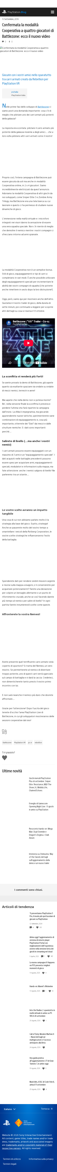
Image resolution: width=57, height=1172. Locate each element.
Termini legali (9, 1163)
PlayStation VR (19, 742)
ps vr (30, 742)
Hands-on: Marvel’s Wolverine (41, 986)
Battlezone (43, 106)
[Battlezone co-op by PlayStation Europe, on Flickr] (28, 252)
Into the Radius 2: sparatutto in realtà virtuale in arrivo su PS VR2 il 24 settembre (42, 1013)
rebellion (38, 742)
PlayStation (17, 12)
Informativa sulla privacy (41, 1158)
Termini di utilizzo (12, 1158)
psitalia (14, 91)
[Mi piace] (37, 927)
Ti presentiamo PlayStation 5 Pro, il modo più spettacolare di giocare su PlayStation (42, 916)
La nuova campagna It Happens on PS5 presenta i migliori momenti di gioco (42, 965)
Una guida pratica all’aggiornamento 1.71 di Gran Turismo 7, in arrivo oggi (42, 1060)
